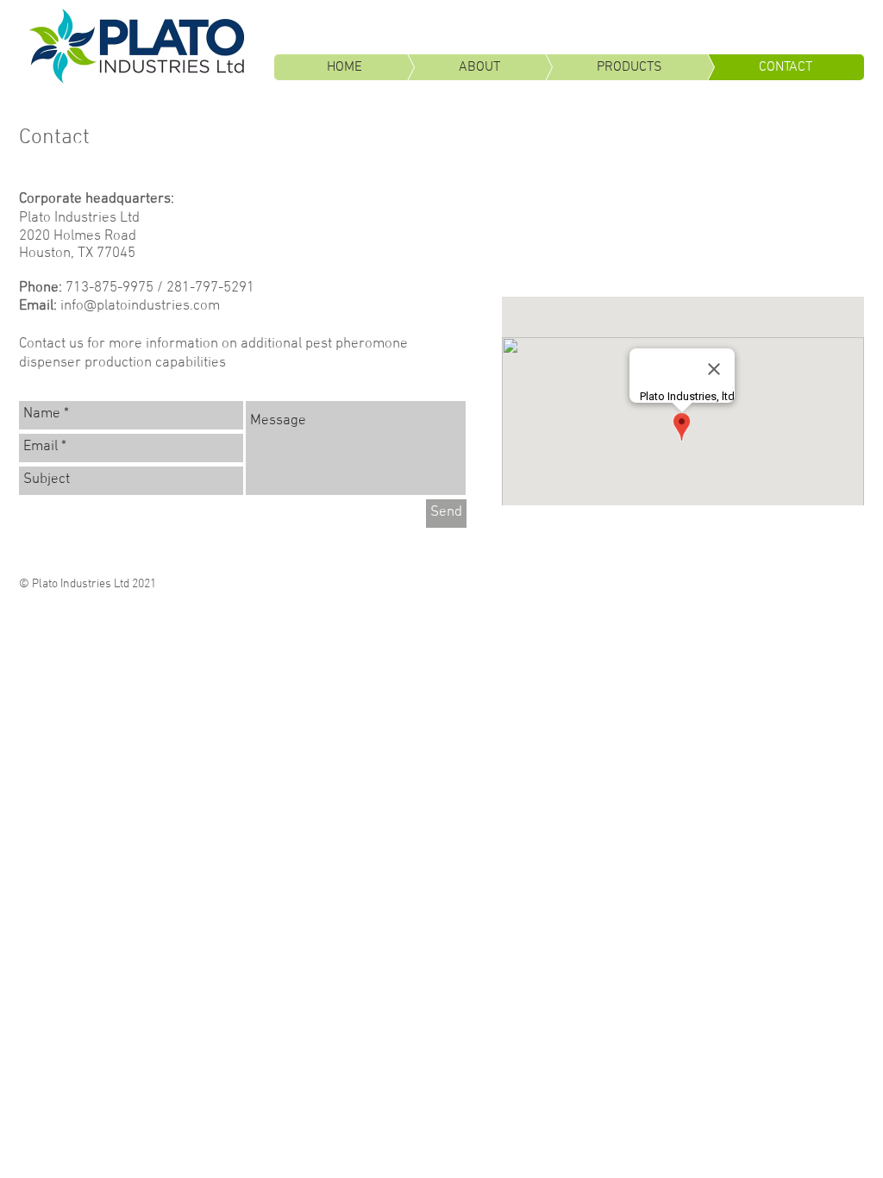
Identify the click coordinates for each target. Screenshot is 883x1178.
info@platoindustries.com (140, 306)
